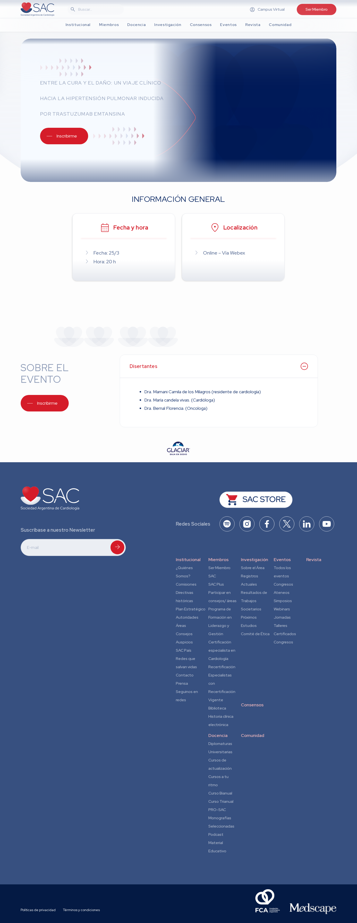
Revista (313, 559)
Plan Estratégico (190, 609)
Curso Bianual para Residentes (220, 794)
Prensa (182, 683)
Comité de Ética (255, 633)
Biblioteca (217, 708)
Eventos (282, 559)
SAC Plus (216, 584)
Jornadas (282, 617)
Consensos (252, 705)
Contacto (185, 675)
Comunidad (252, 735)
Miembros (218, 559)
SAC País (183, 650)
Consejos (184, 633)
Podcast (215, 834)
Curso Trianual (220, 801)
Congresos (283, 584)
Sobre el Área (252, 567)
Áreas (181, 625)
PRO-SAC (217, 809)
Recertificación (221, 666)
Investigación (254, 559)
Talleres (280, 625)
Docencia (218, 735)
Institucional (188, 559)
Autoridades (187, 617)
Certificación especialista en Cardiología (221, 650)
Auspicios (184, 642)
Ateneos (281, 592)
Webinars (282, 609)
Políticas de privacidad (38, 910)
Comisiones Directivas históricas (186, 592)
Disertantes (143, 366)
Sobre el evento (44, 373)
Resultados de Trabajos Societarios (254, 601)
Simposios (283, 600)
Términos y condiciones (81, 910)
